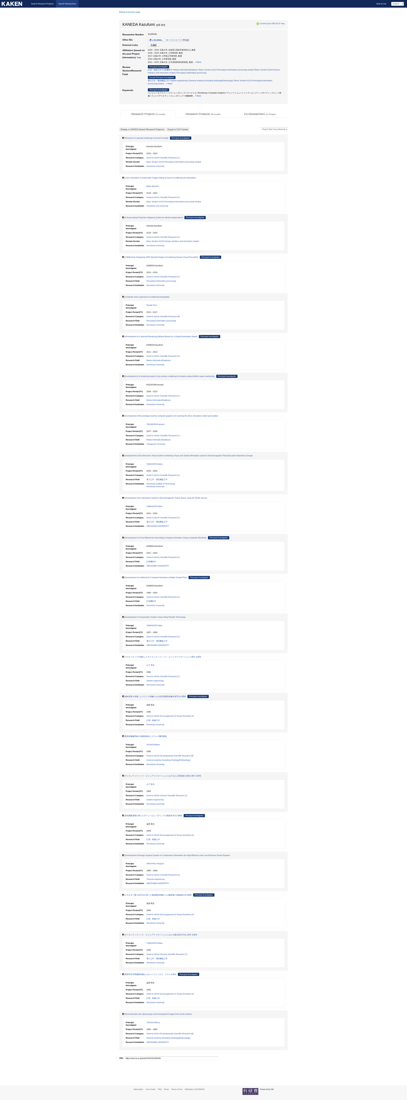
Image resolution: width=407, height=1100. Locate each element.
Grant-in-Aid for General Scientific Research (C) (166, 795)
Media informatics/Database (186, 70)
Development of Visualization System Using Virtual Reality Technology (155, 617)
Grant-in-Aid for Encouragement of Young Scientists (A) (170, 716)
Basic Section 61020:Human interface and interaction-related (172, 241)
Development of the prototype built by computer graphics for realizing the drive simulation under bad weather (171, 416)
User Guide (150, 1089)
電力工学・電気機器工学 (158, 81)
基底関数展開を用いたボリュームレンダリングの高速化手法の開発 (153, 816)
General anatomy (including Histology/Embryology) (211, 81)
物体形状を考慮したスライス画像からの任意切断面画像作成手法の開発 (155, 696)
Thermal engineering (155, 879)
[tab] (148, 114)
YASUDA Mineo (153, 745)
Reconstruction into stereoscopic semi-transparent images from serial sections (158, 1014)
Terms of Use (177, 1089)
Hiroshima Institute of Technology (160, 484)
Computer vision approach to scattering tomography (147, 297)
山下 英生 (150, 665)
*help (283, 23)
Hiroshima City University (157, 206)
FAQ (160, 1089)
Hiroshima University (155, 166)
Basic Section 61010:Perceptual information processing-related (226, 70)
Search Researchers (67, 4)
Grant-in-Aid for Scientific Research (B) (163, 316)
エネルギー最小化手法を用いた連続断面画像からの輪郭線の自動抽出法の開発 (158, 895)
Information (138, 1089)
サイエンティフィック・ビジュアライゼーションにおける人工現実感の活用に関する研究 (163, 776)
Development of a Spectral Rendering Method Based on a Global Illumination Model (161, 336)
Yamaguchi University (155, 444)
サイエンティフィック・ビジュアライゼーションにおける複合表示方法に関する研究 (161, 935)
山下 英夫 (150, 784)
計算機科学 (167, 70)
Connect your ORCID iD (270, 23)
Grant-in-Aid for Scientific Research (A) (163, 875)
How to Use (381, 4)
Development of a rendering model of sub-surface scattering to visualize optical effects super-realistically (170, 376)
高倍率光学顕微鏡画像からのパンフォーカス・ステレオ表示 (150, 974)
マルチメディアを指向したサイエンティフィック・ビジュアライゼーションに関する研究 (163, 657)
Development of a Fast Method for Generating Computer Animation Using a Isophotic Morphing (165, 538)
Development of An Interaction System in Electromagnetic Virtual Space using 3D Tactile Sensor (166, 498)
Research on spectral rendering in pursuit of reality (146, 138)
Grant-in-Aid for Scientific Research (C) (163, 158)
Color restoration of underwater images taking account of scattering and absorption (160, 178)
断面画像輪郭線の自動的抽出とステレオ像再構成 (146, 736)
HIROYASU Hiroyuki (155, 864)
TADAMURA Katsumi (155, 424)
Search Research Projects (42, 4)
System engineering (179, 81)
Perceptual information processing (191, 73)
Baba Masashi (152, 186)
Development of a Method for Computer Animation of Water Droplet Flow (156, 577)
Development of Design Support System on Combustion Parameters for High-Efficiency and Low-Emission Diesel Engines (177, 855)
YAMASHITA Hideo (154, 464)
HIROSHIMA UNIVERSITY (157, 526)
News (166, 1089)
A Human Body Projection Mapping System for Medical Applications (154, 217)
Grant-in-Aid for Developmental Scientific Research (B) (169, 756)
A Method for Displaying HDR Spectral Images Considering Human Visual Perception (161, 257)
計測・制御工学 (154, 70)
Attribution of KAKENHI (194, 1089)
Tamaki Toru (151, 305)
